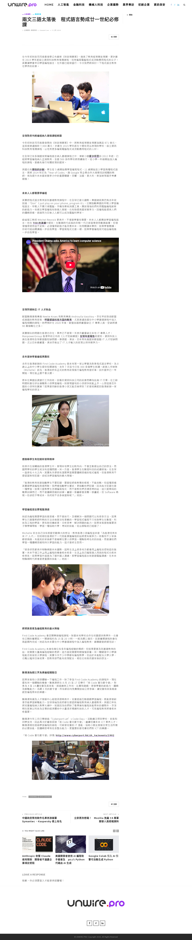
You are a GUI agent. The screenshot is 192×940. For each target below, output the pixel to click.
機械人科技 (96, 4)
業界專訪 (128, 4)
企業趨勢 (113, 4)
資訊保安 (159, 4)
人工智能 (63, 4)
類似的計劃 (38, 169)
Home (49, 4)
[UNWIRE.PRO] (22, 4)
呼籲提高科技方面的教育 (58, 319)
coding (33, 796)
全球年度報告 (87, 336)
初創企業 (144, 4)
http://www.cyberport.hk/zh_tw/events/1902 (85, 735)
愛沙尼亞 (94, 156)
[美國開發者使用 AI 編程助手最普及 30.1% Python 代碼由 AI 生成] (70, 844)
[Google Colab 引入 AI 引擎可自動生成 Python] (104, 844)
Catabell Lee (44, 30)
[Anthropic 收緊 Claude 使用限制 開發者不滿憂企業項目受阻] (37, 844)
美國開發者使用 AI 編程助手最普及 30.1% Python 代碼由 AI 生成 (70, 859)
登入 (42, 880)
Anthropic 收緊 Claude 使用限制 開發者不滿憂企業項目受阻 (37, 859)
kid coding (45, 796)
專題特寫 (38, 14)
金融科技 (79, 4)
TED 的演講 (39, 222)
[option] (37, 850)
